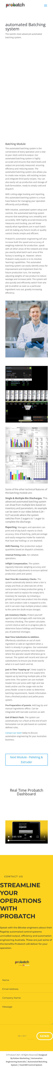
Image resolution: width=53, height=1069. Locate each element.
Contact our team (13, 732)
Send (44, 1036)
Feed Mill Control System (31, 1065)
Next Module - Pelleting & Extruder (26, 759)
